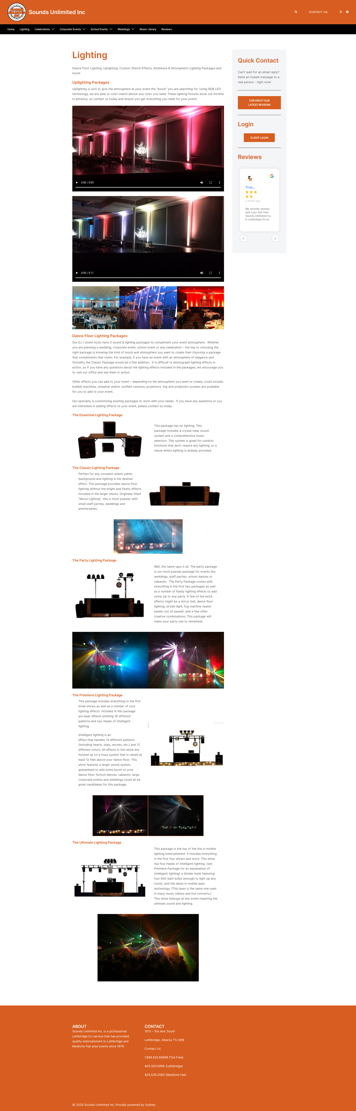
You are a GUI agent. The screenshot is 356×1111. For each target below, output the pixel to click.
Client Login (259, 137)
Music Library (148, 29)
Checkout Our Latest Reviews (259, 102)
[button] (296, 12)
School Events (99, 29)
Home (10, 29)
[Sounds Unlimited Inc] (16, 12)
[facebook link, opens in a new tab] (347, 11)
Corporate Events (70, 29)
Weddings (124, 29)
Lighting (24, 29)
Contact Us (318, 12)
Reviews (166, 29)
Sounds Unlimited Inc (57, 12)
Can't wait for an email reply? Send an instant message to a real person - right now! (258, 77)
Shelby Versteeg (252, 187)
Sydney (150, 1105)
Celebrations (42, 29)
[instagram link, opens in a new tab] (340, 11)
